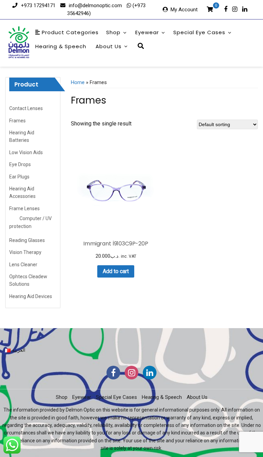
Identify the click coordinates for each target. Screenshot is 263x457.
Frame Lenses (24, 208)
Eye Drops (20, 164)
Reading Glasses (27, 240)
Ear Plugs (19, 176)
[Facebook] (225, 8)
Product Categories (69, 32)
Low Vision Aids (26, 152)
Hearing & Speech (60, 46)
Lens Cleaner (23, 264)
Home (78, 82)
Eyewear (147, 32)
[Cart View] (210, 10)
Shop (113, 32)
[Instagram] (234, 8)
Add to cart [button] (116, 271)
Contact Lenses (26, 108)
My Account (184, 9)
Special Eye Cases (199, 32)
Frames (17, 120)
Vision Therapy (25, 252)
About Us (109, 46)
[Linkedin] (244, 8)
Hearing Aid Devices (30, 296)
